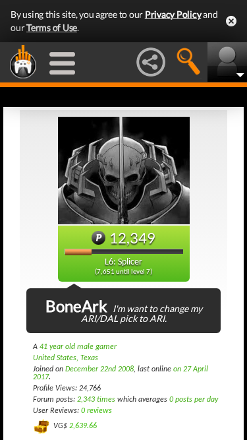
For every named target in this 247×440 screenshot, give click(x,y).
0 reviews (96, 411)
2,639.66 (83, 426)
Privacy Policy (173, 14)
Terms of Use (51, 27)
